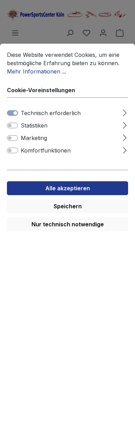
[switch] (12, 125)
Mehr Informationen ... (36, 71)
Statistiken (34, 125)
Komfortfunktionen (46, 150)
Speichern (68, 206)
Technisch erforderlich (51, 113)
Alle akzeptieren (67, 188)
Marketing (34, 137)
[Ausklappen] (125, 111)
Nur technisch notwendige (68, 224)
